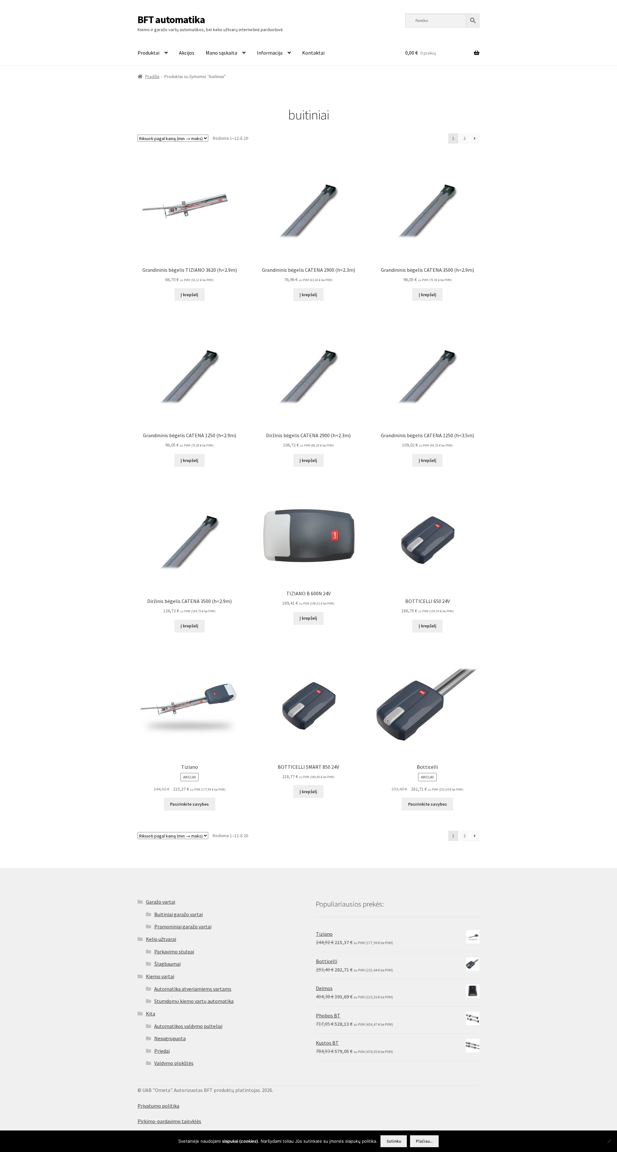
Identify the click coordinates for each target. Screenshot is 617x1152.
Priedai (162, 1051)
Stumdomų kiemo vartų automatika (194, 1001)
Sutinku (394, 1141)
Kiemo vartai (160, 976)
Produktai (148, 52)
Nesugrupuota (170, 1038)
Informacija (269, 52)
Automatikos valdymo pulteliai (188, 1026)
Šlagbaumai (167, 964)
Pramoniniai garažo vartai (182, 926)
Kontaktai (313, 52)
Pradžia (152, 76)
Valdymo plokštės (173, 1063)
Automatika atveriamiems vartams (192, 989)
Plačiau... (424, 1141)
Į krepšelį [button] (189, 294)
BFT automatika (171, 19)
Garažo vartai (160, 902)
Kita (150, 1013)
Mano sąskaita (221, 52)
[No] (609, 1141)
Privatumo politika (158, 1106)
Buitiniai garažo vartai (178, 914)
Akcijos (186, 52)
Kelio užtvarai (161, 939)
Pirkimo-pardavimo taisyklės (169, 1121)
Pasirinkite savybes (189, 804)
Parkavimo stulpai (174, 951)
